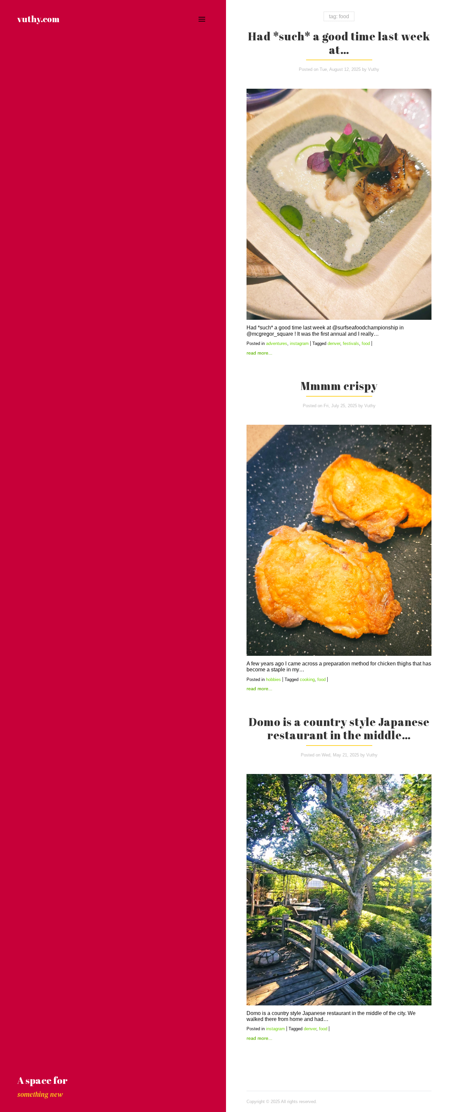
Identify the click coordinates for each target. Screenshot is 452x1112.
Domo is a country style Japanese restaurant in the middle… (339, 728)
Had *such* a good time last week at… (339, 42)
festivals (351, 343)
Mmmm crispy (339, 385)
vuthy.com (38, 19)
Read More (257, 353)
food (366, 343)
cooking (307, 679)
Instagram (299, 343)
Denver (334, 343)
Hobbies (273, 679)
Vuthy (373, 69)
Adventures (276, 343)
